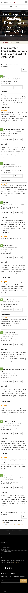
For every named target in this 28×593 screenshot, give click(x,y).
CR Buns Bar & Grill (9, 164)
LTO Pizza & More (8, 476)
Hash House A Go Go (9, 422)
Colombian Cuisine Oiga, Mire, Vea (13, 129)
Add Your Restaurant (5, 547)
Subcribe (23, 581)
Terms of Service (18, 533)
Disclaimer (20, 530)
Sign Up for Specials (5, 544)
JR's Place (6, 202)
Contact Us (14, 530)
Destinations (4, 542)
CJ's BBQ (5, 77)
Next (23, 69)
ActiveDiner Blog (4, 549)
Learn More (15, 562)
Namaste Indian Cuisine (10, 300)
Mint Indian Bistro (8, 245)
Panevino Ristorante (9, 333)
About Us (7, 530)
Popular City (14, 6)
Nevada (11, 42)
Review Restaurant (7, 87)
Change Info (19, 87)
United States (4, 42)
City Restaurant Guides (6, 551)
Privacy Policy (9, 533)
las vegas (17, 42)
